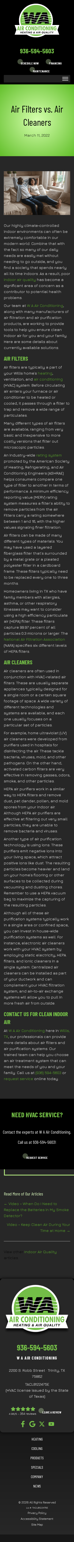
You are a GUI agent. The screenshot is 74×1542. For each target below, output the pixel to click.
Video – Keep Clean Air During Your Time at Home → (38, 1227)
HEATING (37, 1439)
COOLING (37, 1448)
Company (37, 1476)
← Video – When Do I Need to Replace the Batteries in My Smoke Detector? (36, 1209)
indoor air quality (20, 279)
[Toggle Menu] (65, 78)
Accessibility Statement (37, 1518)
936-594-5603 (37, 51)
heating (45, 373)
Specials (37, 1467)
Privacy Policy (37, 1513)
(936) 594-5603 (48, 1072)
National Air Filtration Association (34, 639)
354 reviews (28, 1413)
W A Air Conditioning (45, 305)
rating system (49, 455)
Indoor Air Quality (40, 1252)
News (37, 1486)
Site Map (37, 1524)
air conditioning (48, 379)
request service (18, 1078)
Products (37, 1458)
